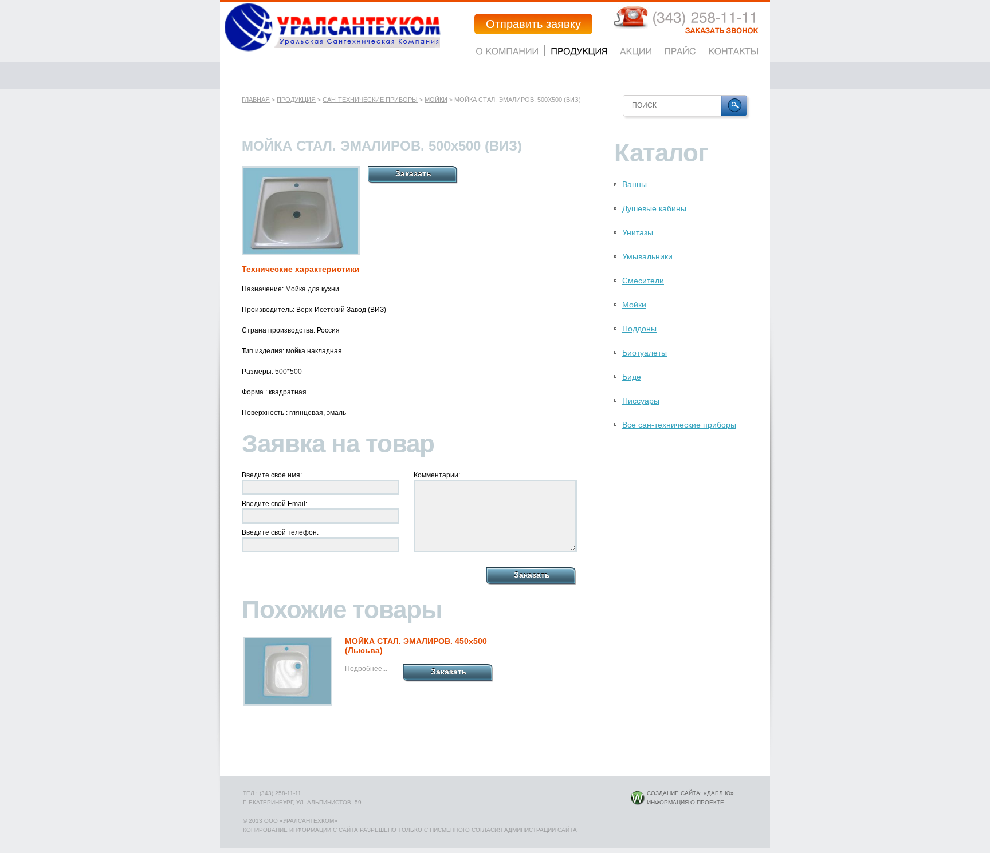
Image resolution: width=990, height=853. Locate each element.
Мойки (436, 99)
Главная (256, 99)
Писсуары (640, 400)
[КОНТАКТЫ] (733, 51)
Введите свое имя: (272, 475)
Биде (631, 376)
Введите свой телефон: (280, 532)
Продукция (296, 99)
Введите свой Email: (274, 504)
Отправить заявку (533, 24)
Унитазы (637, 232)
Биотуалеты (644, 352)
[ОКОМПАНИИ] (507, 51)
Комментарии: (437, 475)
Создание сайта (673, 793)
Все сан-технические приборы (679, 424)
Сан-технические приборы (370, 99)
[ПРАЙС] (680, 51)
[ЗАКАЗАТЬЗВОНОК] (722, 30)
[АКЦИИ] (636, 51)
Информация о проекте (685, 802)
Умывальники (647, 256)
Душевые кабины (654, 208)
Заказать (413, 173)
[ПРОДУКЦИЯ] (579, 51)
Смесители (643, 280)
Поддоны (639, 328)
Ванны (634, 184)
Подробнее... (366, 669)
